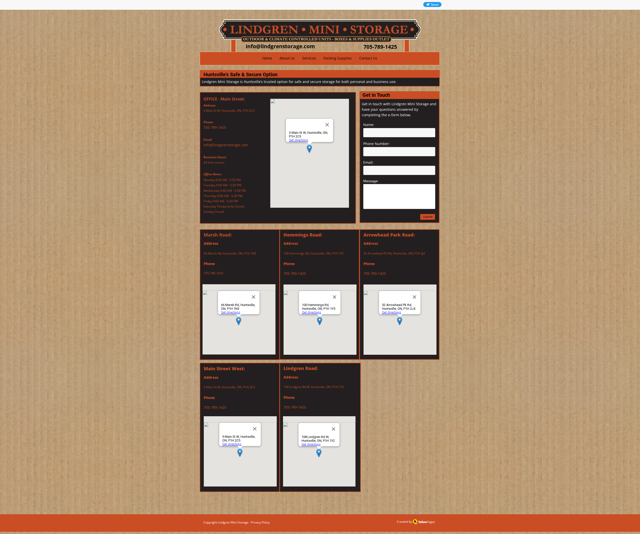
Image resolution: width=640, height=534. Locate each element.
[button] (309, 58)
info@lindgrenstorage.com (226, 144)
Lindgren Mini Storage (233, 522)
